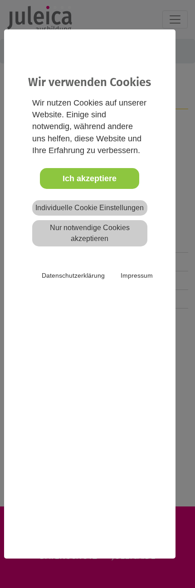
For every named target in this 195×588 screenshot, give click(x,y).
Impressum (137, 275)
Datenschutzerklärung (73, 275)
